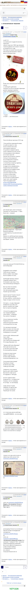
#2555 (24, 256)
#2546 (24, 133)
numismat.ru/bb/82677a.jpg (10, 476)
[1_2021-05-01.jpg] (14, 468)
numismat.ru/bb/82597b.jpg (10, 458)
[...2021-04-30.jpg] (14, 423)
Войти (10, 126)
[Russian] (25, 2)
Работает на (10, 583)
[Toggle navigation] (4, 12)
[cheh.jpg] (14, 69)
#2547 (24, 202)
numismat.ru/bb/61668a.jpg (10, 538)
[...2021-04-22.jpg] (14, 222)
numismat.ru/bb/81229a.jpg (10, 534)
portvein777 (8, 33)
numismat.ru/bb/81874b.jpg (15, 502)
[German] (22, 2)
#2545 (24, 31)
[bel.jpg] (14, 103)
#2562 (24, 522)
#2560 (24, 447)
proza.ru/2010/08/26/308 (9, 182)
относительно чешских (9, 36)
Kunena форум (17, 583)
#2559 (24, 405)
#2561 (25, 494)
